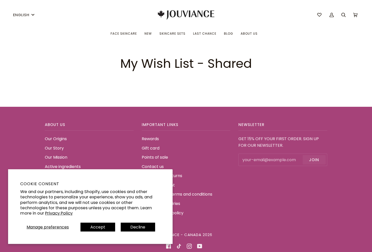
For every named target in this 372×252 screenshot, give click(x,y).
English (21, 14)
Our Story (54, 148)
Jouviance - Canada (178, 234)
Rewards (150, 139)
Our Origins (56, 139)
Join (314, 159)
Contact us (153, 167)
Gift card (150, 148)
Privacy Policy (59, 213)
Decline (137, 227)
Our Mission (56, 157)
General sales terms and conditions (177, 194)
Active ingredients (63, 167)
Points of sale (155, 157)
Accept (97, 227)
